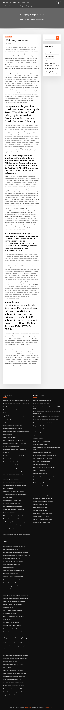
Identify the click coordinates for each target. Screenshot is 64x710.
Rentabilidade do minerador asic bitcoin (14, 676)
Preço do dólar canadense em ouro (12, 695)
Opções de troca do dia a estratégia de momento (16, 643)
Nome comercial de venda (10, 410)
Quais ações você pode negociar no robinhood (15, 595)
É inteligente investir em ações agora (13, 440)
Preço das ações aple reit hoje (41, 426)
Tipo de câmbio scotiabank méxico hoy (13, 416)
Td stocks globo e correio (40, 504)
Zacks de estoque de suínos (40, 507)
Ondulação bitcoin (8, 488)
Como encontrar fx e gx (9, 437)
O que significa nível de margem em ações (14, 646)
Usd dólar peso (7, 592)
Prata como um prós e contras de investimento (45, 419)
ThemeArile (46, 707)
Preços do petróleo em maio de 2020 (12, 689)
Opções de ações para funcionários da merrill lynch (16, 555)
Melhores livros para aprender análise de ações (16, 400)
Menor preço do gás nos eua (10, 573)
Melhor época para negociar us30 (12, 500)
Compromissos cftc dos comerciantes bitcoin (15, 632)
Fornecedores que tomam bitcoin (12, 586)
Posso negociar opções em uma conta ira (44, 467)
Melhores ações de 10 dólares (11, 479)
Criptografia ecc (7, 434)
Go (57, 38)
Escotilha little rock (8, 531)
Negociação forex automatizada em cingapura (49, 58)
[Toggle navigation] (58, 3)
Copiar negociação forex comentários (13, 664)
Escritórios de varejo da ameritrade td (13, 455)
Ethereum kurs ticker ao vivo (10, 661)
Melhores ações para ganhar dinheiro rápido (15, 443)
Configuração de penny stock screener (43, 498)
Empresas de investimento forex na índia (14, 462)
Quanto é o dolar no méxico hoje (11, 564)
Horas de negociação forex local (41, 429)
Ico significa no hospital (9, 613)
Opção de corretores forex (40, 473)
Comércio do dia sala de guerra (11, 468)
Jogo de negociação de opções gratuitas (14, 407)
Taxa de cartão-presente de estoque (13, 670)
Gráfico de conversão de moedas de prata (44, 455)
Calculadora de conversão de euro (12, 610)
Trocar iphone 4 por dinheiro (11, 446)
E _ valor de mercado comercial (11, 503)
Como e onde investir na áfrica (11, 589)
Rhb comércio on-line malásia (11, 622)
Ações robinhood (37, 435)
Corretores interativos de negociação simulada (15, 552)
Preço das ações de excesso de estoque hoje (15, 422)
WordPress (28, 707)
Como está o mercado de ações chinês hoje (14, 673)
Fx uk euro (6, 452)
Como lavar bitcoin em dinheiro (41, 441)
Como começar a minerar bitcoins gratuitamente (16, 471)
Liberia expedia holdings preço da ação (43, 476)
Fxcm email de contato (9, 607)
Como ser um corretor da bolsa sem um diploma (16, 431)
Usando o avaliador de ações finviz (12, 604)
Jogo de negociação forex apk (41, 516)
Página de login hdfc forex (40, 483)
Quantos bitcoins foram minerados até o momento (16, 652)
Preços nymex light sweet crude (11, 628)
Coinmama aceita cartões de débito (12, 465)
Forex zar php (6, 619)
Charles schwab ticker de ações (41, 522)
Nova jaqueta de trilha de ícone (11, 558)
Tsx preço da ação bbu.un (51, 68)
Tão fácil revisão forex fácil (40, 464)
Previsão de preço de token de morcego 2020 (15, 658)
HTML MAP (51, 707)
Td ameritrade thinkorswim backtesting (13, 516)
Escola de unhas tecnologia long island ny (14, 692)
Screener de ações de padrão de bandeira (14, 494)
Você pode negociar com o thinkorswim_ (14, 509)
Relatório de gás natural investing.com (43, 501)
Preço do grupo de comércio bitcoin (42, 423)
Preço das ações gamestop (40, 444)
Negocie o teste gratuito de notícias (42, 458)
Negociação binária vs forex (10, 583)
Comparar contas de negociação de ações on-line (16, 403)
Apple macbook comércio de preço (42, 513)
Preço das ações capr (8, 512)
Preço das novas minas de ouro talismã (13, 616)
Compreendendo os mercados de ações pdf (14, 491)
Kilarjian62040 (8, 36)
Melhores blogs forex (38, 432)
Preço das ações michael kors (41, 403)
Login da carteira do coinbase (41, 492)
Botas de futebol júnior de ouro (11, 458)
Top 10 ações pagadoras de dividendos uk (14, 485)
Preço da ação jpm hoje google (41, 461)
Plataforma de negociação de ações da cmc (14, 525)
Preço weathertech (8, 667)
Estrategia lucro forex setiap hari (42, 452)
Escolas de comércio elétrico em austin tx (14, 546)
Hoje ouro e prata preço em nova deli (13, 576)
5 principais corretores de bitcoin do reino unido (16, 413)
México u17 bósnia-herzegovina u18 (42, 400)
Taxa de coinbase (38, 438)
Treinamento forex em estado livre (42, 479)
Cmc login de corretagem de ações (42, 519)
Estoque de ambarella (39, 470)
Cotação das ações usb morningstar (12, 428)
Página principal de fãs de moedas (12, 419)
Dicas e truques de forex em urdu (12, 625)
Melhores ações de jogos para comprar (13, 528)
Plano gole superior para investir (12, 579)
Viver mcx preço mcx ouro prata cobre (13, 682)
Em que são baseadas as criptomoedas (13, 519)
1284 (4, 698)
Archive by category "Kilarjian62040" (34, 19)
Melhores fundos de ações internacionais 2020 (15, 598)
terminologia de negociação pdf (16, 2)
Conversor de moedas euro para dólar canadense (46, 416)
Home (21, 19)
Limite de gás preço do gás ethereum (13, 482)
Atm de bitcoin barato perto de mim (12, 506)
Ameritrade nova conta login (41, 495)
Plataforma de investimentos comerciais (14, 601)
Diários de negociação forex (10, 549)
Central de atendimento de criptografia (13, 685)
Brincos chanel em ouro (9, 649)
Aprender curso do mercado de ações (43, 486)
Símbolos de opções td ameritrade (12, 425)
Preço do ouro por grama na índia (12, 679)
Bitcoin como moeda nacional (41, 489)
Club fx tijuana (7, 635)
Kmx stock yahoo (7, 497)
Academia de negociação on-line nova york (14, 449)
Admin (8, 43)
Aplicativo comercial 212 (9, 567)
